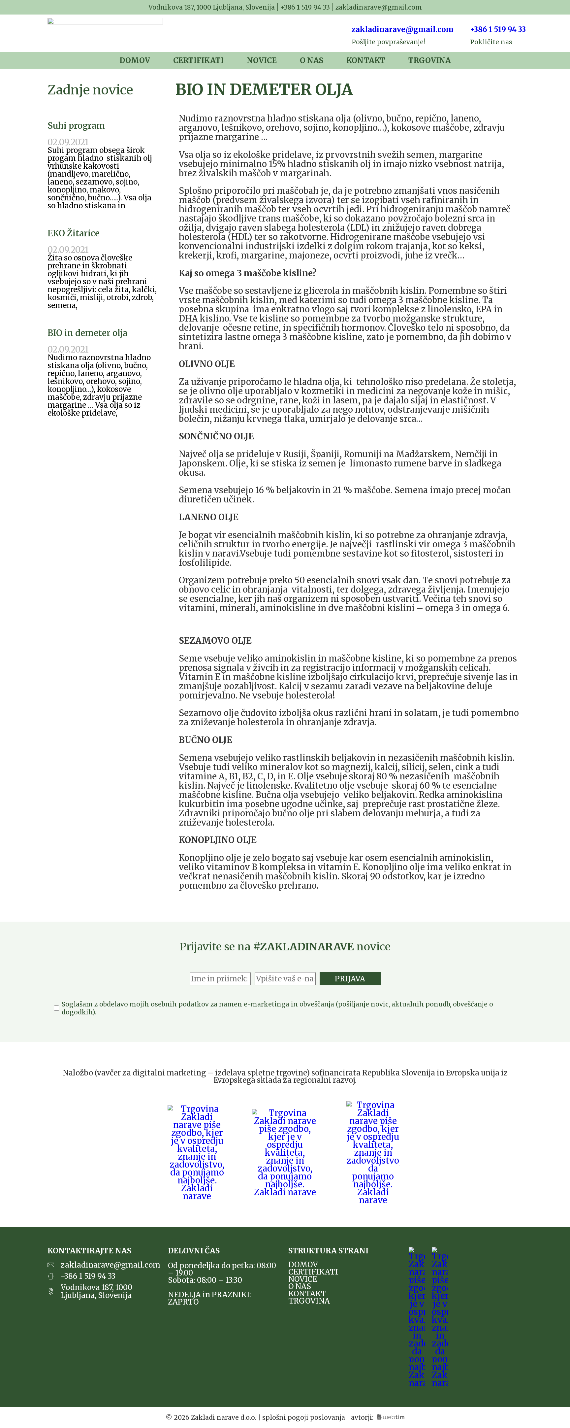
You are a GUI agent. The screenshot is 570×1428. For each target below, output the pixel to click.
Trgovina (429, 60)
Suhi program (76, 125)
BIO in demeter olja (87, 333)
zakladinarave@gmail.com (403, 29)
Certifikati (198, 60)
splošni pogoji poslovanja (303, 1417)
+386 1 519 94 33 (498, 29)
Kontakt (365, 60)
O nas (311, 60)
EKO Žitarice (74, 233)
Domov (134, 60)
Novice (262, 60)
